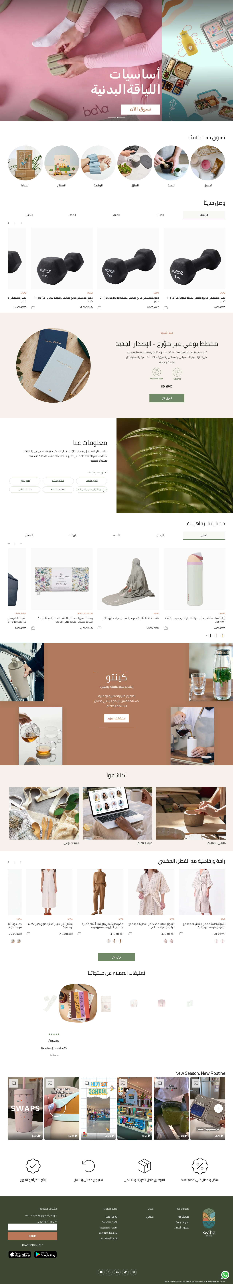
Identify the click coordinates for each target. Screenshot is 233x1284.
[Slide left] (18, 223)
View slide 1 (121, 115)
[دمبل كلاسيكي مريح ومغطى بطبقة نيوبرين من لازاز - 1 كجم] (194, 258)
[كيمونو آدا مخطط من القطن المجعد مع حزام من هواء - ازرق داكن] (202, 892)
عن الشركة (183, 1224)
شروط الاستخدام (109, 1246)
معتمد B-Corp (58, 489)
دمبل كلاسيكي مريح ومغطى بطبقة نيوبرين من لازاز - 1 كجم (195, 299)
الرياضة (204, 214)
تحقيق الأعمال (182, 1235)
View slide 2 (112, 115)
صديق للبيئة (58, 480)
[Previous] (193, 1003)
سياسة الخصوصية (108, 1240)
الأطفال (29, 214)
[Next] (40, 1003)
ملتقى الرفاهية (217, 843)
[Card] (191, 813)
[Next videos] (218, 1116)
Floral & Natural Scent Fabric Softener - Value (155, 1048)
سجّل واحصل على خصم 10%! (199, 1187)
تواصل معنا (112, 1224)
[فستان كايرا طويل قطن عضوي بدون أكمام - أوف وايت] (49, 892)
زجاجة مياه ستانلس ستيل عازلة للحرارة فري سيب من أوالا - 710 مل (195, 620)
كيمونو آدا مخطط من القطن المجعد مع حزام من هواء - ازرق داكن (204, 925)
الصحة (73, 214)
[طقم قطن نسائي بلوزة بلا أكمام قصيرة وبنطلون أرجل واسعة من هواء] (100, 892)
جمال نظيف (92, 480)
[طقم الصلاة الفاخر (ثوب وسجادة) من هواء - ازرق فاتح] (128, 579)
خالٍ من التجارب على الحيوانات (91, 489)
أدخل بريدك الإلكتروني (47, 1229)
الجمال (160, 214)
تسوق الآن (167, 398)
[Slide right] (11, 223)
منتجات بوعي (71, 843)
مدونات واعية (182, 1229)
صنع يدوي (25, 480)
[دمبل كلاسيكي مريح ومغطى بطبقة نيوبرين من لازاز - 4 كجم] (62, 258)
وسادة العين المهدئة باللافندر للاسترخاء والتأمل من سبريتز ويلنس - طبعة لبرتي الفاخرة (65, 620)
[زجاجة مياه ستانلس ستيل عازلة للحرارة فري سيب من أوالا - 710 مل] (194, 579)
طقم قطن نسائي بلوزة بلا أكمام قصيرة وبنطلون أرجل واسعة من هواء (102, 925)
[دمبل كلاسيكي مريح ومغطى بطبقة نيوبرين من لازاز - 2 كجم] (128, 258)
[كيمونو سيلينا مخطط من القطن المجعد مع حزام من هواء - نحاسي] (151, 892)
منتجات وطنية (25, 489)
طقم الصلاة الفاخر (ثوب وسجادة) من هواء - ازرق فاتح (131, 619)
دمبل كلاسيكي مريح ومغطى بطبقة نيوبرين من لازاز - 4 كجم (63, 299)
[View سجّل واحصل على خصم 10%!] (199, 1173)
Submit (32, 1243)
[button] (207, 1116)
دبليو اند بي (116, 677)
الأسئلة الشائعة (110, 1229)
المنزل (116, 214)
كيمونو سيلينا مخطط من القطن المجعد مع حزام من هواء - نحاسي (151, 925)
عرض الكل (117, 957)
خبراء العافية (145, 843)
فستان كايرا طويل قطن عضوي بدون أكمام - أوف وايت (49, 925)
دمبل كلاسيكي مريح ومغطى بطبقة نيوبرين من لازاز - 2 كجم (129, 299)
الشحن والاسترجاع (109, 1235)
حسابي (149, 1224)
